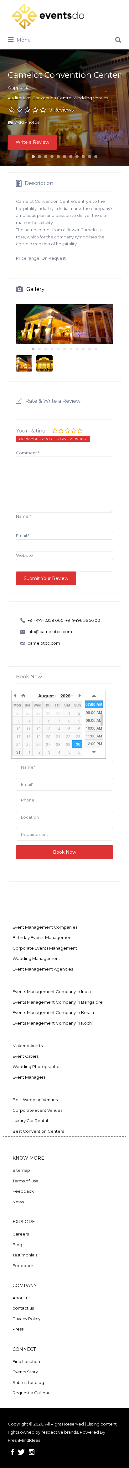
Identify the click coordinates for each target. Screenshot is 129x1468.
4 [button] (52, 156)
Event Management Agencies (43, 968)
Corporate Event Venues (37, 1110)
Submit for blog (28, 1382)
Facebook (12, 1452)
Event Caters (26, 1056)
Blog (17, 1244)
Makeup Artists (28, 1045)
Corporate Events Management (45, 948)
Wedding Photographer (37, 1066)
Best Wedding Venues (35, 1099)
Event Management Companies (45, 927)
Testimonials (25, 1254)
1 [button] (33, 156)
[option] (64, 324)
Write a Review (32, 142)
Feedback (23, 1191)
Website (24, 555)
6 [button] (64, 156)
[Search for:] (64, 37)
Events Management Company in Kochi (53, 1023)
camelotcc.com (44, 643)
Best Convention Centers (38, 1131)
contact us (23, 1308)
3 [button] (45, 156)
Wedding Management (36, 958)
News (18, 1201)
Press (18, 1328)
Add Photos (26, 122)
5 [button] (58, 156)
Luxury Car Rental (30, 1120)
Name (23, 516)
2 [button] (39, 156)
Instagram (31, 1452)
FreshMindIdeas (24, 1440)
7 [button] (70, 156)
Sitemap (21, 1170)
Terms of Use (26, 1180)
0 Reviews (61, 110)
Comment (27, 452)
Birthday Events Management (43, 937)
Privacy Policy (26, 1318)
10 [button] (89, 156)
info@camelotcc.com (50, 631)
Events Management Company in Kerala (53, 1012)
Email (22, 535)
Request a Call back (33, 1392)
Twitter (21, 1452)
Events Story (25, 1371)
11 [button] (95, 156)
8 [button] (77, 156)
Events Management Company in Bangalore (58, 1002)
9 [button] (83, 156)
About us (21, 1297)
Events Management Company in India (52, 991)
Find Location (26, 1361)
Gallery (35, 289)
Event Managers (29, 1077)
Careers (21, 1233)
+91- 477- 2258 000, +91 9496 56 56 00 (64, 620)
